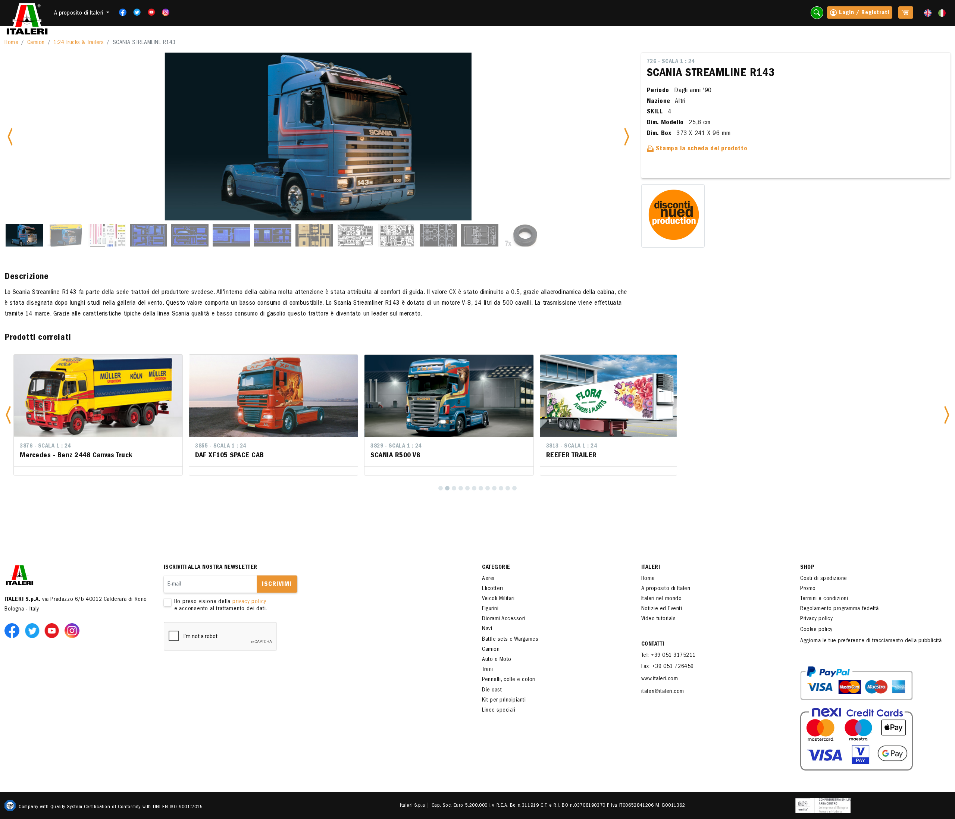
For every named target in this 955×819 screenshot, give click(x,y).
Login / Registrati (863, 13)
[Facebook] (120, 12)
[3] (454, 488)
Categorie (496, 568)
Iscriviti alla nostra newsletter (210, 568)
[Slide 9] (355, 235)
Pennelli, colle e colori (508, 680)
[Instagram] (165, 12)
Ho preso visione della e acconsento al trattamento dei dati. (220, 605)
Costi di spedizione (823, 579)
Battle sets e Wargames (510, 640)
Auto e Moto (496, 660)
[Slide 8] (314, 235)
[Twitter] (134, 12)
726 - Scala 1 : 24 (671, 62)
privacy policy (249, 602)
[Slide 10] (397, 235)
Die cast (492, 690)
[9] (494, 488)
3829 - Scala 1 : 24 (396, 446)
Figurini (490, 609)
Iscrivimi (277, 584)
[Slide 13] (521, 235)
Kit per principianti (504, 700)
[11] (507, 488)
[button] (8, 414)
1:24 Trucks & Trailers (78, 43)
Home (11, 43)
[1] (440, 488)
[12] (514, 488)
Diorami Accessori (503, 619)
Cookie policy (816, 630)
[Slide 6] (231, 235)
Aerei (488, 579)
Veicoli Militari (498, 599)
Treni (487, 670)
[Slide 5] (190, 235)
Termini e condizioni (824, 599)
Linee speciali (498, 710)
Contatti (652, 644)
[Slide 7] (272, 235)
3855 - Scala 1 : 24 (220, 446)
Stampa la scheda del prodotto (700, 149)
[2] (447, 488)
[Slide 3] (107, 235)
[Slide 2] (65, 235)
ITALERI (650, 568)
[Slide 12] (479, 235)
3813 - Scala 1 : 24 (571, 446)
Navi (487, 629)
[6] (474, 488)
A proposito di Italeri (666, 589)
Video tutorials (658, 619)
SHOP (807, 568)
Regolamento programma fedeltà (839, 609)
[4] (460, 488)
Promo (808, 589)
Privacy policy (816, 619)
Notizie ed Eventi (661, 609)
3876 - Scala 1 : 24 (45, 446)
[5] (467, 488)
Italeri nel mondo (661, 599)
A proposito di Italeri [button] (79, 13)
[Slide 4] (148, 235)
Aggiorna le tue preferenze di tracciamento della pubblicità (871, 641)
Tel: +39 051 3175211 (668, 656)
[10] (501, 488)
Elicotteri (492, 589)
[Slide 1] (24, 235)
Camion (36, 43)
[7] (481, 488)
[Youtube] (149, 12)
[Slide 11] (438, 235)
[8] (487, 488)
